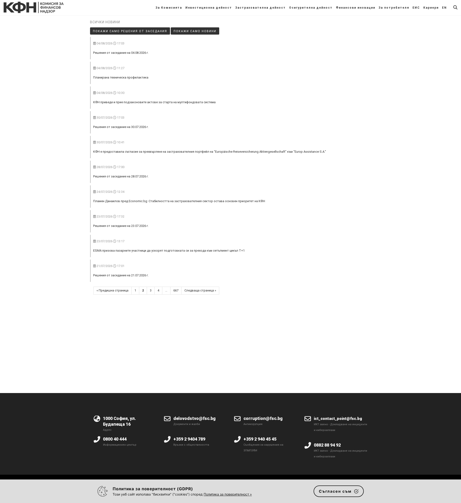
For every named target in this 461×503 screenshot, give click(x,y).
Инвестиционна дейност (208, 7)
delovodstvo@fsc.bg (194, 418)
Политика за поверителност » (228, 494)
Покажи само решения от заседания (130, 31)
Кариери (431, 7)
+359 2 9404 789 (189, 439)
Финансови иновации (355, 7)
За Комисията (169, 7)
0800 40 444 (115, 439)
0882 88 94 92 (327, 445)
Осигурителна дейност (311, 7)
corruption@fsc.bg (263, 418)
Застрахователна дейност (260, 7)
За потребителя (394, 7)
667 (175, 290)
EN (444, 7)
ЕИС (416, 7)
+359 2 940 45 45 (259, 439)
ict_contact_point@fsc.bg (338, 418)
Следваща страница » (200, 290)
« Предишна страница (112, 290)
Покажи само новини (195, 31)
